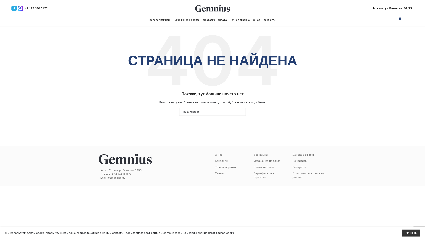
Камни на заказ (264, 167)
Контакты (221, 160)
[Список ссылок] (125, 174)
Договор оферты (304, 154)
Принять (411, 233)
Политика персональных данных (309, 175)
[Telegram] (14, 8)
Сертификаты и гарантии (264, 175)
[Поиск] (411, 20)
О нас (218, 154)
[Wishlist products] (405, 20)
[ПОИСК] (242, 112)
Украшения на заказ (267, 160)
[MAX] (20, 8)
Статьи (219, 173)
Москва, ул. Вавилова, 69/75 (392, 8)
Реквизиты (300, 160)
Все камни (261, 154)
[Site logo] (212, 8)
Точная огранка (225, 167)
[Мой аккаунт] (392, 20)
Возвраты (299, 167)
